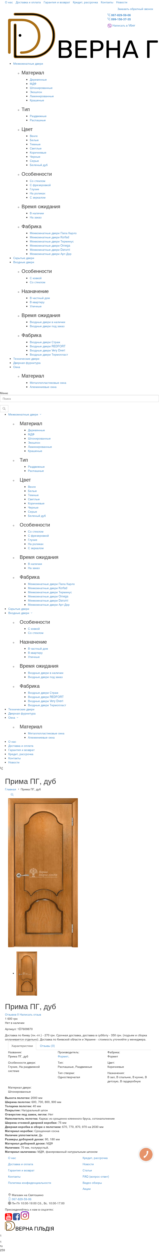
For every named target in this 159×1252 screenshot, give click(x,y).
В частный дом (40, 298)
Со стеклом (37, 181)
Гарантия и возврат (57, 2)
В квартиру (37, 302)
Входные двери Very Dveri (47, 350)
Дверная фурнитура (27, 363)
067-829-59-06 (120, 15)
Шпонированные (41, 88)
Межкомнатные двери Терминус (52, 241)
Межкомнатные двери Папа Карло (53, 233)
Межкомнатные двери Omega (50, 245)
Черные (35, 156)
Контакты (107, 2)
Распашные (38, 120)
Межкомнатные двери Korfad (49, 237)
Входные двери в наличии (47, 322)
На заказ (35, 217)
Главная (10, 789)
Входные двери (23, 262)
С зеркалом (38, 197)
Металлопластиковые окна (48, 382)
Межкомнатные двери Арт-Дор (50, 254)
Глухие (34, 189)
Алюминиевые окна (43, 387)
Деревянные (38, 79)
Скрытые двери (23, 258)
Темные (35, 144)
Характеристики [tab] (22, 1046)
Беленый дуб (39, 165)
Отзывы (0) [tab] (47, 1046)
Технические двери (26, 358)
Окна (16, 367)
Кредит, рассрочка (85, 2)
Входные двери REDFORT (48, 346)
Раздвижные (38, 116)
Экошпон (36, 92)
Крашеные (37, 100)
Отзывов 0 (12, 1014)
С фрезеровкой (40, 185)
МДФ (33, 83)
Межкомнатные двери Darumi (50, 249)
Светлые (36, 148)
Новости (121, 2)
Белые (34, 140)
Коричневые (38, 152)
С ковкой (36, 278)
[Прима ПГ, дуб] (26, 973)
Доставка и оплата (28, 2)
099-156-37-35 (120, 19)
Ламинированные (42, 96)
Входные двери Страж (45, 342)
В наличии (37, 213)
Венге (34, 136)
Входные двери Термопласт (49, 354)
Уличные (36, 306)
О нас (9, 2)
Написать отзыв (30, 1014)
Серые (34, 161)
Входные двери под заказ (47, 326)
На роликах (37, 193)
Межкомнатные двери (28, 63)
